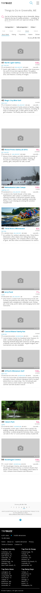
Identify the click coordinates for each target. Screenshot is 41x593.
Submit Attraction (21, 542)
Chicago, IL (25, 579)
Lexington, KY (6, 572)
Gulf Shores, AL (6, 556)
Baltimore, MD (6, 581)
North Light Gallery (12, 63)
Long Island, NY (6, 576)
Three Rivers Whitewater (15, 228)
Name (30, 34)
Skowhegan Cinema (13, 460)
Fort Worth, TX (6, 578)
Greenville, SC (5, 585)
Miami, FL (24, 581)
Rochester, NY (6, 583)
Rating (14, 34)
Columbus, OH (6, 552)
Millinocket (19, 67)
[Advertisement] (20, 122)
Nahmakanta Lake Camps (15, 187)
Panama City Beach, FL (29, 561)
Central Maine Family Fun (15, 331)
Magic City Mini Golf (13, 100)
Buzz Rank (5, 34)
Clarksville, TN (6, 558)
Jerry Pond (9, 292)
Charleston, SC (26, 574)
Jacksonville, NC (26, 565)
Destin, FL (24, 578)
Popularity (22, 34)
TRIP (6, 3)
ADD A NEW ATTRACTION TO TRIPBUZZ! (20, 514)
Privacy (31, 542)
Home (3, 542)
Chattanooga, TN (7, 561)
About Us (10, 542)
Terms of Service (7, 544)
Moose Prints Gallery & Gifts (16, 150)
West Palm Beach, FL (8, 565)
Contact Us (18, 544)
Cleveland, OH (6, 574)
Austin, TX (24, 583)
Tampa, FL (25, 554)
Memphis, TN (5, 563)
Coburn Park (10, 422)
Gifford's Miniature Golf (14, 371)
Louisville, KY (25, 563)
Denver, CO (25, 576)
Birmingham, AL (6, 554)
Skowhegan (19, 336)
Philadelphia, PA (26, 585)
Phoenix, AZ (25, 559)
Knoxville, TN (5, 559)
